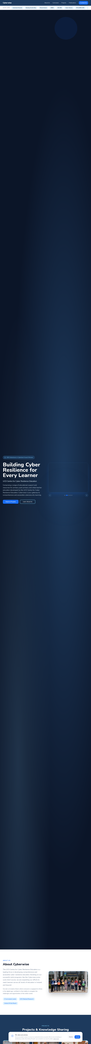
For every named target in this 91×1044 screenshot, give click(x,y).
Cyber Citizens (69, 7)
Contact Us (83, 3)
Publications (72, 3)
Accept (77, 1037)
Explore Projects (11, 502)
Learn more (56, 1038)
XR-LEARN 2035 (80, 7)
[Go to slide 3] (67, 495)
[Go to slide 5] (71, 495)
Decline (71, 1037)
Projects (63, 3)
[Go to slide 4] (70, 495)
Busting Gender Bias (31, 7)
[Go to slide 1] (64, 495)
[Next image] (86, 495)
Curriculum (56, 3)
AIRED (52, 7)
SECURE (59, 7)
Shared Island (43, 7)
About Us (47, 3)
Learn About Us (27, 502)
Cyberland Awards (17, 7)
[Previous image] (49, 495)
